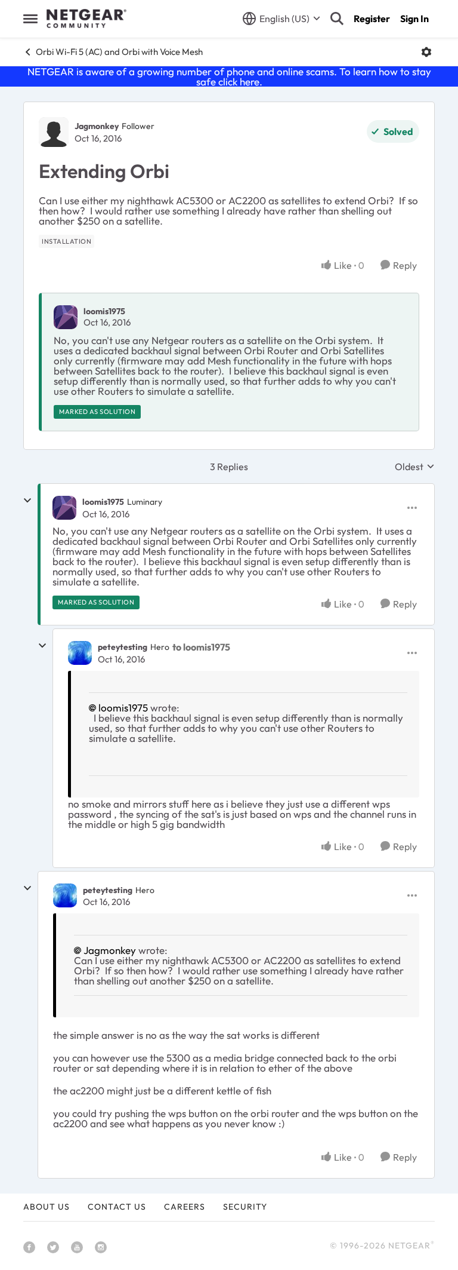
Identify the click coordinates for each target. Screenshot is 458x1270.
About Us (46, 1206)
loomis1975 (104, 311)
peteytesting (122, 647)
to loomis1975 (201, 647)
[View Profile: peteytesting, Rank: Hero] (80, 653)
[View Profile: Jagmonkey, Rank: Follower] (54, 132)
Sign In (414, 18)
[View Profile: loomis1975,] (66, 317)
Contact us (117, 1206)
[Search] (337, 18)
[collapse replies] (27, 500)
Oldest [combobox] (415, 466)
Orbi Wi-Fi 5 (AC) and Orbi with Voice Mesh (119, 51)
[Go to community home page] (86, 18)
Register (372, 18)
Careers (184, 1206)
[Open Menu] (426, 52)
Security (245, 1206)
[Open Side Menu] (30, 18)
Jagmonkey (97, 126)
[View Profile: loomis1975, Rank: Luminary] (64, 508)
